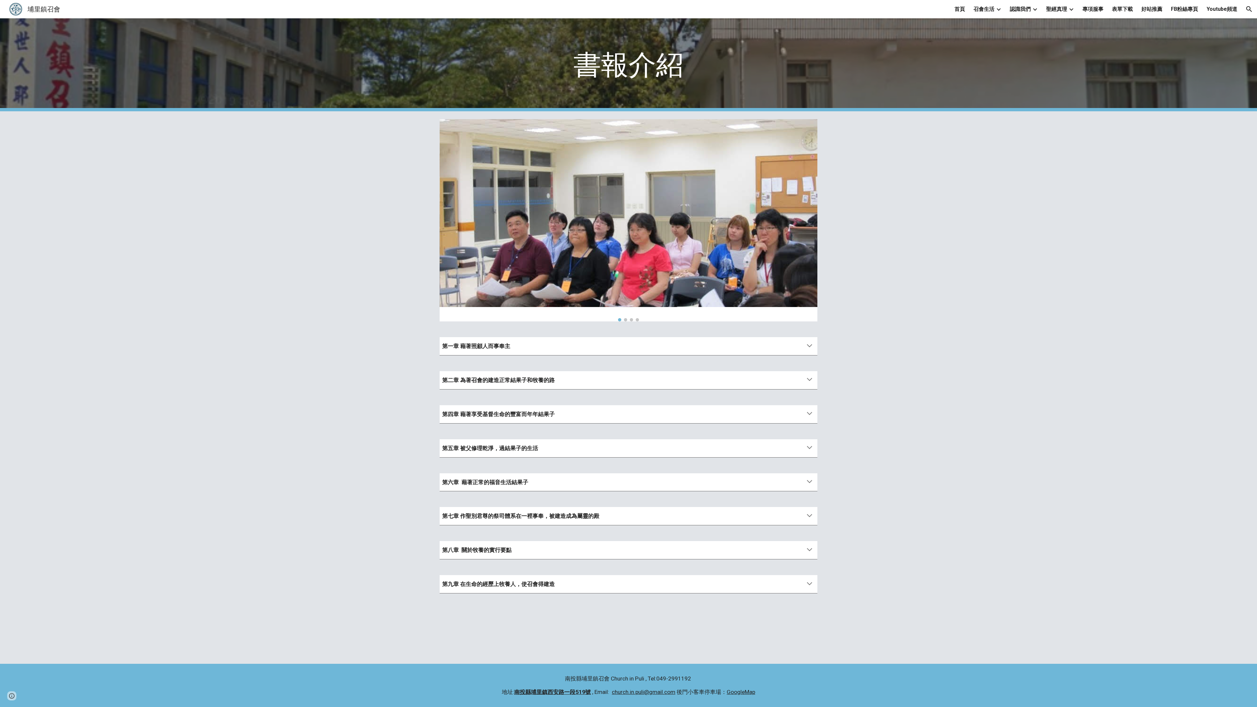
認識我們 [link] (1020, 9)
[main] (628, 65)
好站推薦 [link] (1151, 9)
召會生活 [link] (984, 9)
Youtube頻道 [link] (1222, 9)
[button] (1249, 9)
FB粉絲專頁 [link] (1184, 9)
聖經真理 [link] (1056, 9)
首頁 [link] (960, 9)
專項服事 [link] (1093, 9)
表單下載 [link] (1122, 9)
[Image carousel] (628, 220)
